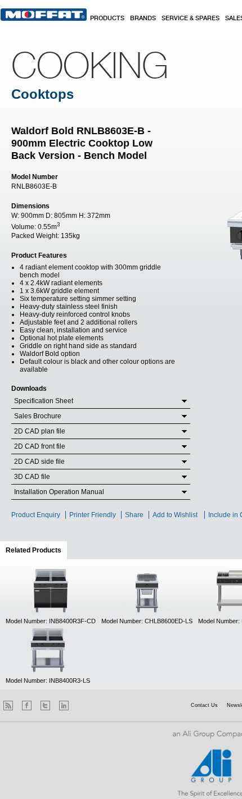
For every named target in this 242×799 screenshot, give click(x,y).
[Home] (43, 14)
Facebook (27, 705)
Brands (143, 18)
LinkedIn (64, 705)
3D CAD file (32, 477)
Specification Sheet (43, 401)
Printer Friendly (92, 515)
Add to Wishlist (175, 515)
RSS (8, 705)
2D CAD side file (39, 461)
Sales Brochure (37, 416)
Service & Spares (190, 18)
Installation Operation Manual (59, 492)
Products (107, 18)
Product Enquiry (35, 515)
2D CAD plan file (39, 431)
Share (134, 515)
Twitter (45, 705)
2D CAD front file (39, 446)
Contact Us (204, 705)
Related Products (36, 550)
